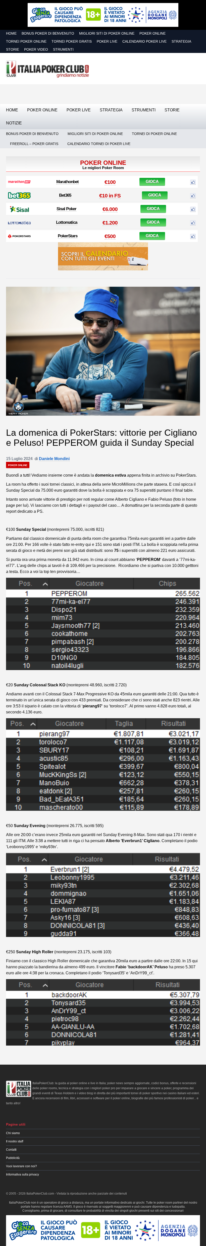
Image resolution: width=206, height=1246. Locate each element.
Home (11, 33)
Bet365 (65, 195)
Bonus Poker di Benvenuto (48, 33)
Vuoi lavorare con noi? (21, 1166)
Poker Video (36, 49)
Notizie (14, 123)
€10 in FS (110, 195)
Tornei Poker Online (26, 41)
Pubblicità (13, 1158)
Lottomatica (66, 222)
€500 (110, 236)
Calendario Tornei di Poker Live (98, 144)
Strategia (181, 41)
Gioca (152, 181)
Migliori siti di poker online (106, 33)
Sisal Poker (66, 208)
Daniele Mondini (54, 459)
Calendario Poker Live (144, 41)
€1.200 (110, 223)
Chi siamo (13, 1133)
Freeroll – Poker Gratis (34, 144)
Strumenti (63, 49)
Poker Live (107, 41)
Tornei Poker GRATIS (72, 41)
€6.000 (110, 209)
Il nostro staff (14, 1141)
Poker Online (152, 33)
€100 (110, 182)
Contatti (11, 1149)
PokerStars (67, 236)
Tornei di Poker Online (154, 134)
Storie (12, 49)
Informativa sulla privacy (22, 1174)
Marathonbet (67, 181)
